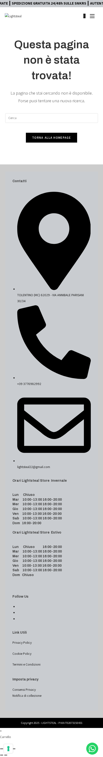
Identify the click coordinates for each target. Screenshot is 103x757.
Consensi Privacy (24, 689)
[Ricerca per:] (96, 16)
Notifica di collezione (26, 695)
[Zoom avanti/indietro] (1, 748)
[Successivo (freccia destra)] (5, 755)
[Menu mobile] (90, 16)
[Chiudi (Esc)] (14, 748)
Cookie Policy (21, 653)
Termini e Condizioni (26, 664)
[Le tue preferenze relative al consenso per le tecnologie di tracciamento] (8, 748)
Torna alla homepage (51, 138)
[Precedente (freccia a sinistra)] (1, 755)
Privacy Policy (22, 642)
